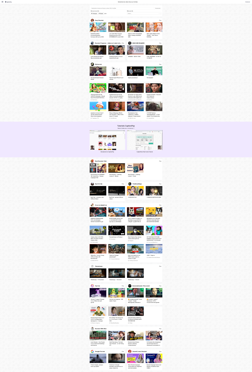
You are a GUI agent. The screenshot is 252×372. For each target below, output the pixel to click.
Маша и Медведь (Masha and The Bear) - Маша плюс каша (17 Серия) (116, 114)
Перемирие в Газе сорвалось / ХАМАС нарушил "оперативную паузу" (134, 114)
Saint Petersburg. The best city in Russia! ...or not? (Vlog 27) (116, 343)
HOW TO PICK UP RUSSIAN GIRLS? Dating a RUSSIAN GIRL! (135, 35)
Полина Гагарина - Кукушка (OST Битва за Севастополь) (154, 96)
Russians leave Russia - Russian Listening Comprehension (134, 343)
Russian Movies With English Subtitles (139, 99)
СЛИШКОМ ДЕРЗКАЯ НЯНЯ (154, 197)
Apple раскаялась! (133, 77)
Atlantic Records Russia (154, 257)
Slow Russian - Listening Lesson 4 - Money (115, 175)
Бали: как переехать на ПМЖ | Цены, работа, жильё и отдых (134, 257)
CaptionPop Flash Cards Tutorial (145, 151)
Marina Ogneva (96, 323)
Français (95, 13)
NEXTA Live (133, 118)
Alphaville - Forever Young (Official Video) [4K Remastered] (97, 257)
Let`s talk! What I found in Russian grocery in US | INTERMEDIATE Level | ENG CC (116, 35)
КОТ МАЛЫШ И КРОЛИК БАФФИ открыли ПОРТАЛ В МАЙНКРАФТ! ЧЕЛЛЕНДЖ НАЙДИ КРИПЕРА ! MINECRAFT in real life (154, 238)
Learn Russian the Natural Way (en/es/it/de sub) (97, 57)
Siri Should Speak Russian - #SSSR (97, 78)
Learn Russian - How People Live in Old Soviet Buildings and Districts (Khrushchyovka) (98, 343)
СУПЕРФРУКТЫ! (132, 197)
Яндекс (131, 240)
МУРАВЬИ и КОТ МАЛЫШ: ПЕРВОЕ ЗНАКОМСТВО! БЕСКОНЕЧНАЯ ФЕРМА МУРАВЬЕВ (153, 220)
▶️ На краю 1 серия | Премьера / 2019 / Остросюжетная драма (153, 301)
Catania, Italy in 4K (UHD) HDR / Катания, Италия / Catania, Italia (97, 238)
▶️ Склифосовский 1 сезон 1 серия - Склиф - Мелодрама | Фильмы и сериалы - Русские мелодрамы (135, 301)
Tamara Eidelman (115, 259)
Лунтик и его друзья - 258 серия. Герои (116, 300)
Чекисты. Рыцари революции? (114, 256)
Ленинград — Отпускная (97, 279)
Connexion (247, 2)
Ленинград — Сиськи (133, 279)
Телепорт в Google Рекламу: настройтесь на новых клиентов (116, 366)
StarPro (150, 99)
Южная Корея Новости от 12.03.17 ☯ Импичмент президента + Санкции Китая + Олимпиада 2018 (97, 319)
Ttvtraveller (95, 242)
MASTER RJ (95, 260)
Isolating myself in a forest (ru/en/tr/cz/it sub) (115, 57)
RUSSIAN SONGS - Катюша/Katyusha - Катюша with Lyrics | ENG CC (97, 35)
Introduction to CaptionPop (107, 151)
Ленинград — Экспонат (115, 279)
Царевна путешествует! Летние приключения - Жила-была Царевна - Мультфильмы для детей (97, 114)
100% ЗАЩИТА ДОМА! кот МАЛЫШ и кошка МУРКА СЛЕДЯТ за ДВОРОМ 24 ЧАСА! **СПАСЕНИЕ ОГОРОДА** (135, 220)
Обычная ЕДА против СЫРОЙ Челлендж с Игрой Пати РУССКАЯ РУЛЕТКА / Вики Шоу (98, 96)
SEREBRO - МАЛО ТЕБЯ (134, 56)
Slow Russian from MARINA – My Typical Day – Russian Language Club (98, 176)
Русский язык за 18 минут (116, 237)
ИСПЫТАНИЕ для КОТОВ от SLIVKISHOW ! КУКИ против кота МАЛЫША (116, 220)
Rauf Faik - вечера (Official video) (116, 198)
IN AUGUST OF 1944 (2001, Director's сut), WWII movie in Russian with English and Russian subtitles (135, 96)
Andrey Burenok (134, 260)
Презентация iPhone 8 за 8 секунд (116, 78)
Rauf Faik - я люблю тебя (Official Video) (97, 198)
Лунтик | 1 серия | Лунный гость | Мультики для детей (97, 301)
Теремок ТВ (95, 118)
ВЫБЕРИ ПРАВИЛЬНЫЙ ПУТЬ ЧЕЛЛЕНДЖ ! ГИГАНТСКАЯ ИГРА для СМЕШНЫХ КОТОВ (97, 220)
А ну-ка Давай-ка (152, 242)
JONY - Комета (151, 255)
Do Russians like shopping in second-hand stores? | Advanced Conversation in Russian (154, 343)
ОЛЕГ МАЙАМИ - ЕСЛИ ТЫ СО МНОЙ (154, 57)
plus (105, 13)
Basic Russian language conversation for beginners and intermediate (135, 366)
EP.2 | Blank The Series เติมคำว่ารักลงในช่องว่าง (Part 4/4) (116, 319)
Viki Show (94, 99)
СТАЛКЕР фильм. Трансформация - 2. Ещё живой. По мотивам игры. (153, 114)
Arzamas (113, 239)
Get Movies (114, 118)
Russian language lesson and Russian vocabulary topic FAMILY (154, 366)
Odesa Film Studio (115, 99)
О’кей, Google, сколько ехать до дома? (97, 365)
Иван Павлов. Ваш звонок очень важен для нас (134, 237)
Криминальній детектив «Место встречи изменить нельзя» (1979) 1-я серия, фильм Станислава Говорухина (116, 96)
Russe (101, 13)
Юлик (131, 323)
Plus (160, 20)
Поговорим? (150, 77)
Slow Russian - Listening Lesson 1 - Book (134, 175)
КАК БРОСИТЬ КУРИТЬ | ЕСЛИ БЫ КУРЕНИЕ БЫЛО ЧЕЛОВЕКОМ (135, 319)
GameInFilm (151, 118)
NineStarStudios (115, 323)
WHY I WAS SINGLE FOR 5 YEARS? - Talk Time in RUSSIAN (153, 35)
